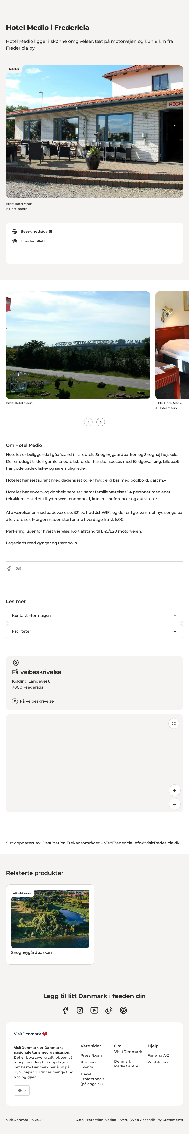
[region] (94, 763)
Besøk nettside (34, 231)
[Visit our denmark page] (65, 1010)
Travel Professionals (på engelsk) (92, 1079)
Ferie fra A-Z (158, 1055)
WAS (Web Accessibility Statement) (151, 1120)
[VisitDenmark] (30, 1033)
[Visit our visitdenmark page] (94, 1010)
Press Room (91, 1055)
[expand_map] (173, 723)
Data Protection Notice (95, 1120)
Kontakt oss (158, 1062)
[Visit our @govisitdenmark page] (109, 1010)
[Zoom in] (175, 790)
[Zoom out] (175, 804)
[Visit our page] (80, 1010)
